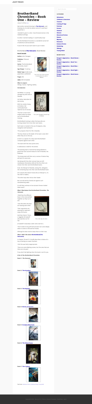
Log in (65, 399)
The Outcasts (31, 51)
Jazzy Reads (18, 2)
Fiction (28, 384)
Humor (59, 37)
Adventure (25, 384)
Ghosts (59, 33)
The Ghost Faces (27, 343)
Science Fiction (61, 44)
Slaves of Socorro (27, 306)
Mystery (59, 39)
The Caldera (26, 366)
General (59, 30)
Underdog (33, 384)
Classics (59, 21)
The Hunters (26, 288)
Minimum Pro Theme (40, 399)
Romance (60, 41)
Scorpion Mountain (28, 325)
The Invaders (26, 270)
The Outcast (40, 26)
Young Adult (41, 384)
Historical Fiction (62, 35)
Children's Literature (63, 19)
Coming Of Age (61, 24)
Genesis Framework (52, 399)
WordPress (60, 399)
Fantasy (59, 26)
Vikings (36, 384)
